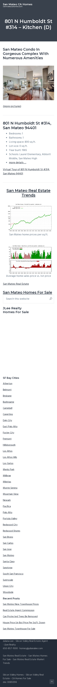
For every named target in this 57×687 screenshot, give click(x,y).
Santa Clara (8, 562)
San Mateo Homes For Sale (27, 292)
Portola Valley (10, 519)
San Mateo (8, 556)
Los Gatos (8, 463)
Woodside (8, 592)
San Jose (7, 549)
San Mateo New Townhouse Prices (21, 604)
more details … (17, 162)
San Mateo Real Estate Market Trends (23, 661)
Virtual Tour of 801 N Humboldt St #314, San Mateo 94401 (26, 171)
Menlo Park (8, 470)
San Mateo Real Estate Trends (28, 192)
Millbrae (7, 476)
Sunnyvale (8, 580)
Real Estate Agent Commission (18, 610)
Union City (8, 586)
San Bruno (8, 537)
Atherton (7, 384)
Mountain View (11, 494)
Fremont (7, 439)
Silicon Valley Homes (13, 675)
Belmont (7, 390)
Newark (7, 500)
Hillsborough (9, 445)
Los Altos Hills (10, 457)
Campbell (7, 408)
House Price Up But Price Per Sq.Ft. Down (24, 623)
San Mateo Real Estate (16, 284)
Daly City (7, 421)
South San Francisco (13, 574)
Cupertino (8, 414)
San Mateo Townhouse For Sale (19, 629)
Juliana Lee (8, 641)
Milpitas (7, 482)
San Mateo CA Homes (17, 4)
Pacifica (7, 506)
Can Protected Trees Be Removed (20, 617)
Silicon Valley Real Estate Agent (32, 641)
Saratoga (7, 568)
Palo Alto (7, 513)
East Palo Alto (10, 427)
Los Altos (7, 451)
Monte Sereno (10, 488)
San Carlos (8, 543)
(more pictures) (12, 106)
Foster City (8, 433)
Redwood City (10, 525)
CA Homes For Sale (21, 679)
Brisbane (7, 396)
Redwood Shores (11, 531)
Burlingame (8, 402)
